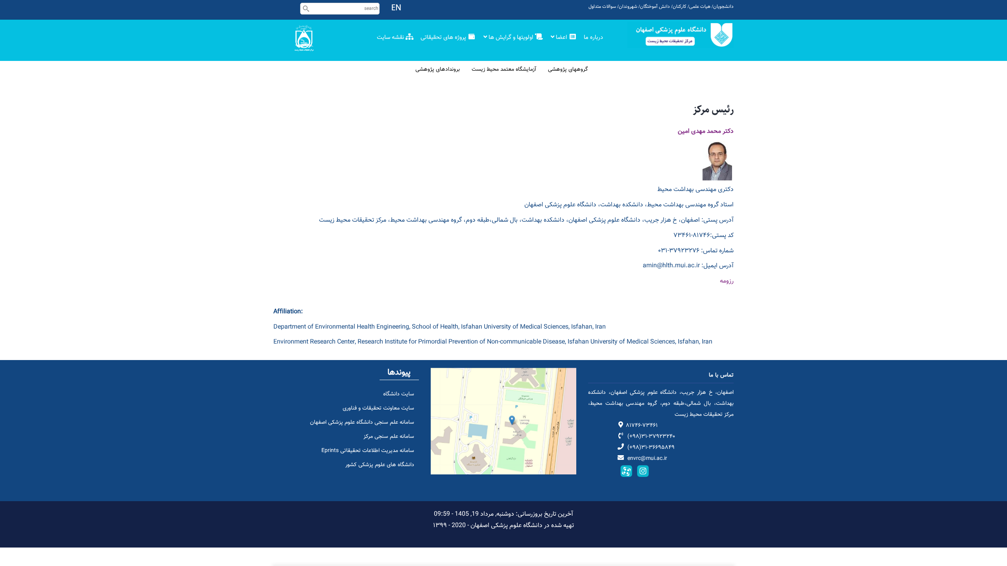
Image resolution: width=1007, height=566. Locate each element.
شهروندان (628, 6)
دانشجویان (723, 6)
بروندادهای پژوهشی (437, 69)
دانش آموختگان (655, 6)
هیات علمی (699, 6)
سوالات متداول (602, 6)
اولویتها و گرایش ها (511, 37)
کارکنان (679, 6)
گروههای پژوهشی (568, 69)
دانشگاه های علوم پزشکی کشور (379, 465)
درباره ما (594, 37)
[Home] (680, 35)
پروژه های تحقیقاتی (444, 37)
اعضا (561, 37)
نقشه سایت (391, 37)
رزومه (727, 281)
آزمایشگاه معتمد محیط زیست (504, 69)
